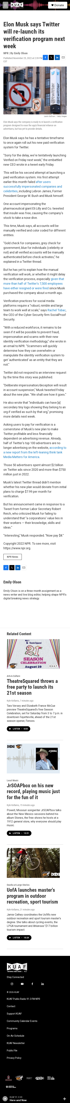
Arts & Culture (13, 676)
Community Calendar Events (22, 1021)
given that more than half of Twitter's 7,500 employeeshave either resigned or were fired (33, 283)
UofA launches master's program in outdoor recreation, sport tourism (32, 896)
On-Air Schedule (15, 1036)
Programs (12, 1028)
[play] (5, 1098)
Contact (11, 1006)
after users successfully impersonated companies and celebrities (32, 186)
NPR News (12, 556)
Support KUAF (14, 1013)
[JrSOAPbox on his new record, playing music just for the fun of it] (33, 758)
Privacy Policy (14, 1058)
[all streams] (65, 1098)
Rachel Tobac (57, 310)
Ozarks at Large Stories (18, 884)
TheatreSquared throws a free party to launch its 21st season (32, 687)
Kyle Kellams (13, 700)
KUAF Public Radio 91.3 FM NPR (23, 999)
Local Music (12, 780)
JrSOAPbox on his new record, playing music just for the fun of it (33, 791)
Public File (12, 1050)
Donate (59, 5)
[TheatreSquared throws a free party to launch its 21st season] (33, 654)
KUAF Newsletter (16, 1043)
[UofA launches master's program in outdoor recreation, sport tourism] (33, 863)
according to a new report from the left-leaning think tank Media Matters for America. (34, 452)
